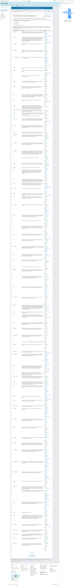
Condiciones (12, 584)
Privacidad (16, 584)
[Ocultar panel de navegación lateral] (9, 584)
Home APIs (22, 566)
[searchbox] (5, 7)
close (72, 3)
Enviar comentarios (47, 16)
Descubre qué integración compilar (14, 578)
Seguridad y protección (33, 568)
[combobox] (56, 1)
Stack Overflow (52, 569)
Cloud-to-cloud (4, 3)
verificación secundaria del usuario (40, 27)
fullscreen (71, 3)
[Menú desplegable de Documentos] (31, 1)
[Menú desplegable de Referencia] (20, 5)
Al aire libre (31, 575)
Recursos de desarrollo (43, 568)
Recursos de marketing (43, 567)
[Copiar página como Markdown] (38, 16)
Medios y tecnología (33, 570)
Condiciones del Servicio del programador (43, 573)
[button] (5, 14)
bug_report (70, 3)
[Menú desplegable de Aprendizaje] (9, 5)
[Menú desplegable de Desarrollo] (14, 5)
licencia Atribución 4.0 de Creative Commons (34, 559)
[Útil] (49, 14)
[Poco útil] (50, 14)
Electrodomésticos (32, 571)
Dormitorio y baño (32, 574)
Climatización (32, 567)
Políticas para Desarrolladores (44, 574)
